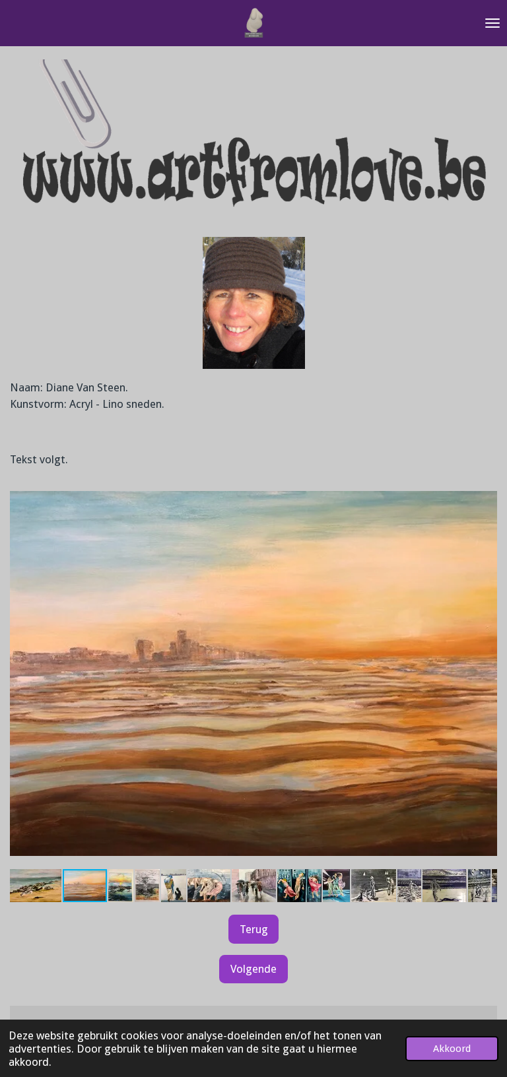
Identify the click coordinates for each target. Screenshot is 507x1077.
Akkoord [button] (452, 1049)
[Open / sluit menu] (492, 23)
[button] (485, 490)
